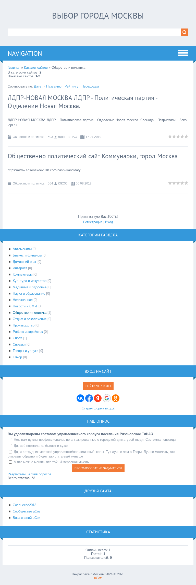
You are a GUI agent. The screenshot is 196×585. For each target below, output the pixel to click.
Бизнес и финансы (27, 255)
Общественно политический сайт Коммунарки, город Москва (93, 156)
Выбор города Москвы (98, 15)
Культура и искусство (29, 281)
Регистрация (92, 222)
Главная (14, 67)
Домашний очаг (24, 262)
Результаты (17, 474)
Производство (23, 325)
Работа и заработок (28, 332)
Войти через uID (98, 386)
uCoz (98, 578)
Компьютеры (22, 274)
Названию (54, 86)
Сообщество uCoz (27, 511)
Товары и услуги (25, 351)
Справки (19, 344)
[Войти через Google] (107, 398)
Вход (109, 222)
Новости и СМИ (25, 306)
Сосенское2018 (24, 505)
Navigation (25, 53)
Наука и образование (29, 293)
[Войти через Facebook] (89, 398)
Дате (37, 86)
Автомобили (22, 249)
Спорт (17, 338)
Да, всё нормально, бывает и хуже (41, 446)
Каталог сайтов (36, 67)
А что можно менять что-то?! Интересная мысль (51, 462)
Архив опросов (39, 474)
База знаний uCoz (26, 518)
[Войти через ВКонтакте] (80, 398)
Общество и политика (28, 137)
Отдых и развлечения (29, 319)
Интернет (20, 268)
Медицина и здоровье (29, 287)
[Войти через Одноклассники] (115, 398)
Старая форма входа (98, 408)
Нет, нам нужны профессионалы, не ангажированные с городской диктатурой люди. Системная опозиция (95, 439)
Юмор (17, 357)
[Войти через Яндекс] (98, 398)
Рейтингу (71, 86)
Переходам (90, 86)
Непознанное (23, 300)
